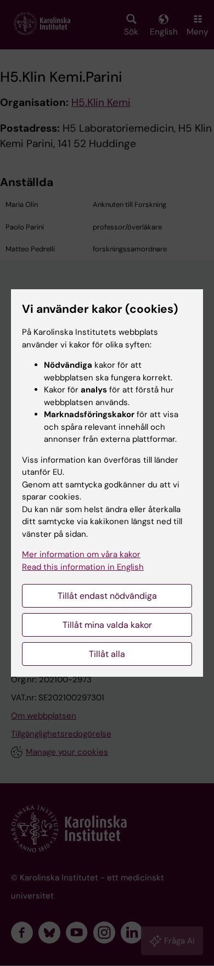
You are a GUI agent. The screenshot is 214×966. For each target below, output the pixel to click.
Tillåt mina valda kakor (107, 625)
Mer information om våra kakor (81, 554)
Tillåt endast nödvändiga (107, 596)
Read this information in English (83, 566)
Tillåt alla (107, 654)
